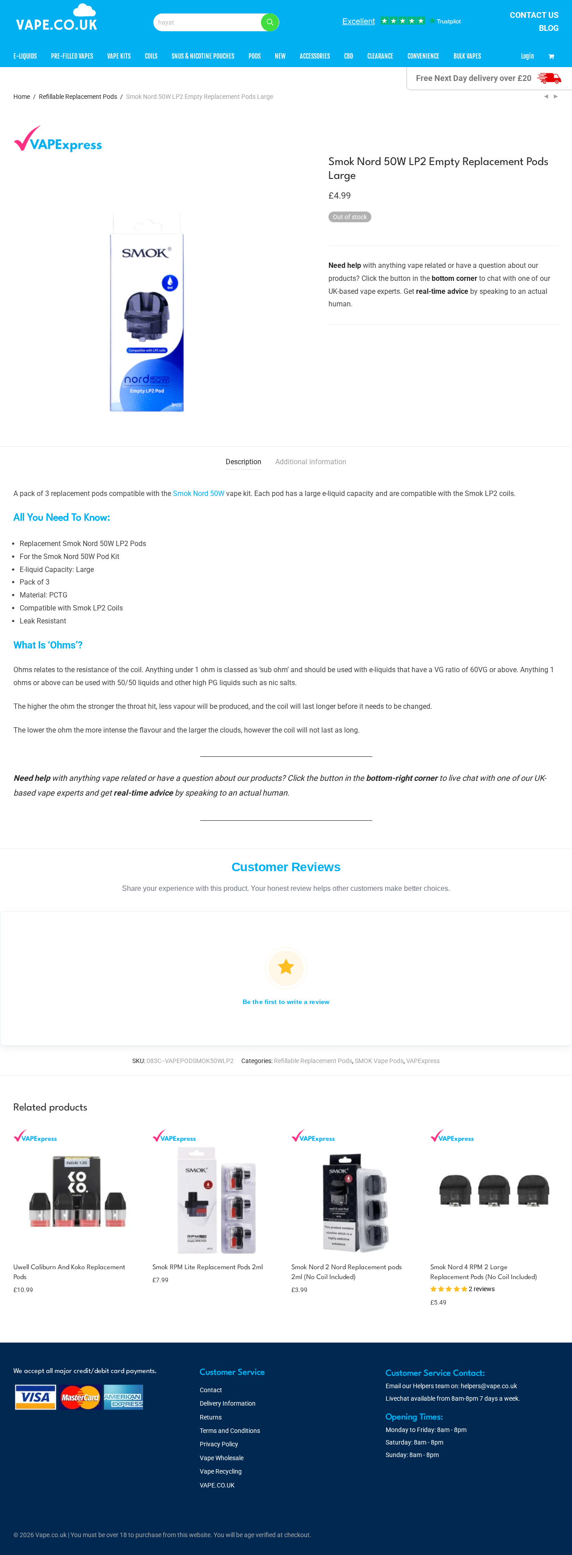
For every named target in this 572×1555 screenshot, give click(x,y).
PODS (254, 56)
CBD (348, 56)
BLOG (549, 28)
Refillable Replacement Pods (78, 96)
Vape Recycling (221, 1471)
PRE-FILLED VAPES (72, 56)
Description (243, 462)
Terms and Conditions (230, 1430)
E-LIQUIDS (25, 56)
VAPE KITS (118, 56)
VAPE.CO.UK (217, 1485)
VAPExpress (423, 1060)
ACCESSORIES (315, 56)
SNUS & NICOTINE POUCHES (203, 56)
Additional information (310, 462)
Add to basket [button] (167, 1279)
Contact (211, 1390)
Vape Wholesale (222, 1458)
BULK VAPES (467, 56)
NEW (280, 56)
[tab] (243, 462)
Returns (211, 1417)
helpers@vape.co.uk (489, 1386)
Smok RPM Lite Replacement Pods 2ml (207, 1267)
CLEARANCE (380, 56)
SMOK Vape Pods (379, 1060)
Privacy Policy (219, 1444)
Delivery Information (228, 1403)
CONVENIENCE (423, 56)
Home (21, 96)
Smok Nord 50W (198, 493)
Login (527, 56)
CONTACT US (534, 15)
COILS (151, 56)
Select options (34, 1284)
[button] (270, 22)
